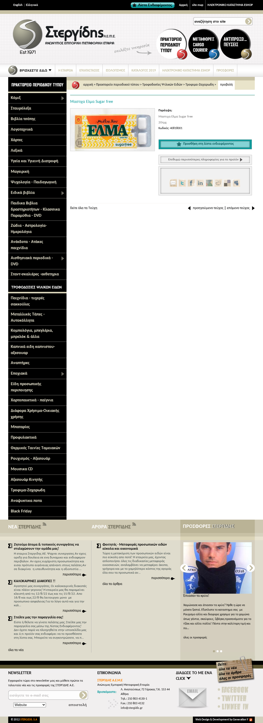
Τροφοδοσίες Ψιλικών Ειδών (162, 84)
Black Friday (21, 511)
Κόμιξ (16, 98)
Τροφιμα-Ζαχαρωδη (28, 490)
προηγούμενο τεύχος (208, 208)
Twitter (233, 698)
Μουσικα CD (22, 469)
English (17, 5)
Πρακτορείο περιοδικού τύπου (117, 84)
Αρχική (183, 5)
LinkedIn (233, 707)
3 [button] (221, 651)
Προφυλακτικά (23, 438)
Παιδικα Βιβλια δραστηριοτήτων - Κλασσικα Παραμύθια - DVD (35, 209)
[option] (112, 129)
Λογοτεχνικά (22, 130)
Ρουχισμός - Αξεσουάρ (30, 459)
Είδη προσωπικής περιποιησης (26, 387)
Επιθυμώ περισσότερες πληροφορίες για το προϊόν (203, 159)
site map (197, 5)
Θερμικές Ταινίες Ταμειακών (35, 448)
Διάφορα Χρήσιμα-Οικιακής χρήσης (35, 414)
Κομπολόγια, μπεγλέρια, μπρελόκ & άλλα (32, 334)
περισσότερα (72, 574)
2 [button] (218, 651)
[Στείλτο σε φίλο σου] (193, 708)
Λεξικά (16, 151)
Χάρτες (17, 140)
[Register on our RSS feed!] (45, 525)
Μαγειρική (20, 172)
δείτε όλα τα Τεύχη (83, 208)
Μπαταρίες (20, 427)
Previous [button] (184, 568)
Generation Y (240, 719)
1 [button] (214, 651)
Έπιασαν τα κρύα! (196, 596)
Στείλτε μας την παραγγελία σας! (38, 617)
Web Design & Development (212, 719)
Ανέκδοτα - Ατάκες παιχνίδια (27, 245)
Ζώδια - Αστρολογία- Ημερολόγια (29, 229)
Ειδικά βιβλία (23, 193)
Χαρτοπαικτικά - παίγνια (32, 400)
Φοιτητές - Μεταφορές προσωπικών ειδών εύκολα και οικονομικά (134, 547)
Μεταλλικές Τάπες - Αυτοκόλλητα (28, 317)
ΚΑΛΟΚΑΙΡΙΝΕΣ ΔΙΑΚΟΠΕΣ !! (34, 581)
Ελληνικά (32, 5)
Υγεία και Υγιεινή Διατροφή (34, 161)
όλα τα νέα (16, 650)
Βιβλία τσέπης (23, 119)
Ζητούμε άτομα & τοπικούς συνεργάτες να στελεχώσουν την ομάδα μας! (46, 547)
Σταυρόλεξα (21, 108)
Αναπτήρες (20, 363)
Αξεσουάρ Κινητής (27, 480)
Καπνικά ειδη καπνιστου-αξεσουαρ (33, 350)
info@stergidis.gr (132, 708)
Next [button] (251, 568)
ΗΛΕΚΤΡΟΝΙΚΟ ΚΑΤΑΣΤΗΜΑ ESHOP (230, 5)
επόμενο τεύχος (238, 208)
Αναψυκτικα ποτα (26, 501)
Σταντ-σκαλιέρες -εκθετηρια (35, 274)
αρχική (88, 84)
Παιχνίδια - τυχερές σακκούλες (27, 301)
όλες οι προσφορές (195, 637)
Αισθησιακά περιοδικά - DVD (32, 261)
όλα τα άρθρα (112, 584)
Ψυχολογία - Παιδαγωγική (34, 182)
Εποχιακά (19, 374)
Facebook (233, 690)
